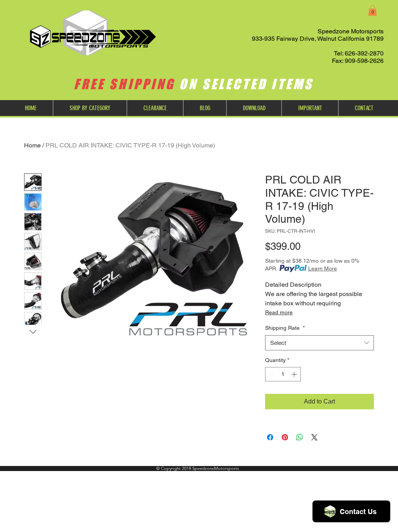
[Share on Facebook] (270, 437)
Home (32, 145)
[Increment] (295, 374)
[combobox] (319, 342)
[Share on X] (314, 437)
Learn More (322, 268)
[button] (372, 10)
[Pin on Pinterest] (285, 437)
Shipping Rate (285, 328)
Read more (279, 312)
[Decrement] (271, 374)
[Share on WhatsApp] (299, 437)
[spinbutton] (283, 374)
